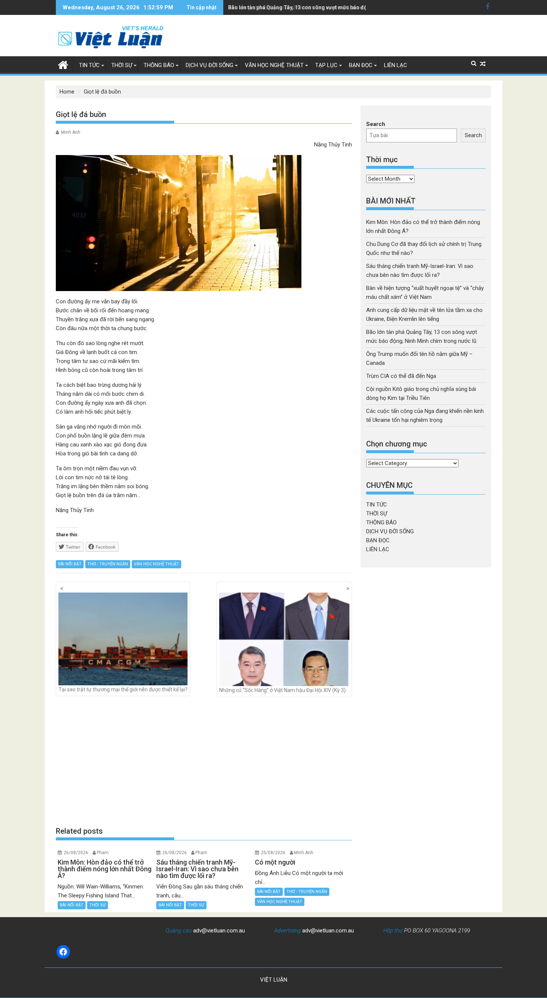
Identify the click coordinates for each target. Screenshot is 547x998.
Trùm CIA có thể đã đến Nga (401, 376)
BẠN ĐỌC (360, 65)
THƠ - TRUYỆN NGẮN (107, 564)
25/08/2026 (273, 852)
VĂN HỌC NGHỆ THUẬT (274, 65)
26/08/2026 (76, 852)
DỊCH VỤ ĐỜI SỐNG (209, 65)
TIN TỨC (89, 65)
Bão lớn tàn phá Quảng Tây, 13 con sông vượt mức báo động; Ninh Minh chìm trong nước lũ (338, 7)
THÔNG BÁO (159, 65)
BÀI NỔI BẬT (69, 564)
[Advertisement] (204, 761)
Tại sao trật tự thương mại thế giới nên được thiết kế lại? (123, 689)
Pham (103, 852)
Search (375, 124)
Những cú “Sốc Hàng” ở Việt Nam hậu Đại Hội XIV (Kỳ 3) (282, 690)
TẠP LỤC (326, 65)
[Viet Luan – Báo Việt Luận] (63, 64)
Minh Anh (70, 132)
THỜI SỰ (121, 65)
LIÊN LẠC (395, 65)
